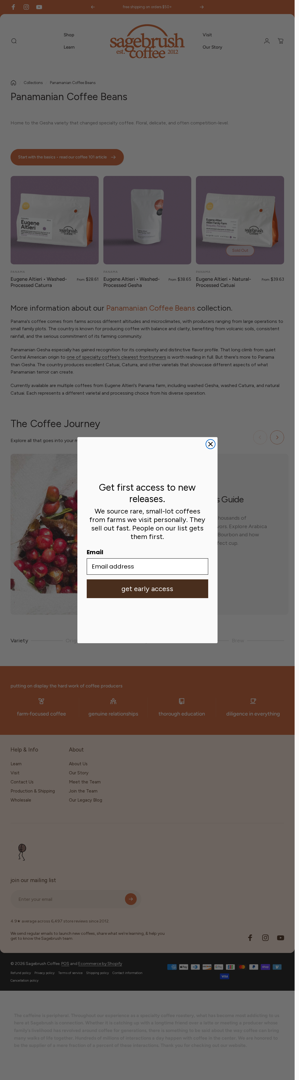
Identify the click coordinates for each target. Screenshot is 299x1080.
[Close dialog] (210, 444)
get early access (147, 588)
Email (95, 552)
